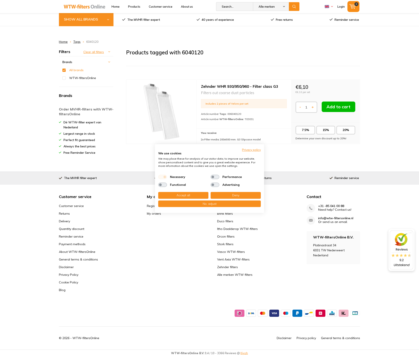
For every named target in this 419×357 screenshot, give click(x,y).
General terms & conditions (78, 259)
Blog (62, 290)
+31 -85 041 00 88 (331, 206)
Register (153, 206)
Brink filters (225, 214)
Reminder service (347, 20)
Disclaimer (66, 267)
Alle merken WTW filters (234, 275)
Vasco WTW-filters (231, 252)
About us (187, 6)
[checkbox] (162, 177)
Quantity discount (71, 229)
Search (294, 6)
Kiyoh (244, 353)
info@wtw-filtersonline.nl (335, 218)
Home (116, 6)
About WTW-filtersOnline (77, 252)
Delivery (64, 221)
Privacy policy (306, 338)
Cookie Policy (68, 282)
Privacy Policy (68, 275)
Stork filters (225, 244)
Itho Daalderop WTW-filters (237, 229)
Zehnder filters (227, 267)
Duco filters (225, 221)
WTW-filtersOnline (82, 78)
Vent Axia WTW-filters (233, 259)
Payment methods (72, 244)
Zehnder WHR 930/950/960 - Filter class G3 (239, 86)
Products (134, 6)
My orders (154, 214)
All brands (76, 70)
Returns (64, 214)
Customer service (160, 6)
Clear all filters (93, 52)
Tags (77, 42)
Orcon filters (226, 236)
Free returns (284, 20)
